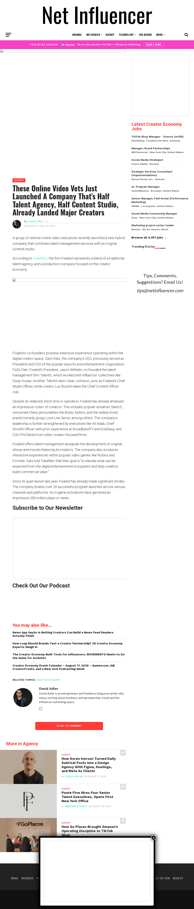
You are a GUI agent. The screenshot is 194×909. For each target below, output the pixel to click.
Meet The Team (162, 878)
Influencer (93, 35)
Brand (14, 878)
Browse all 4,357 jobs (147, 237)
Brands (77, 35)
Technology (126, 35)
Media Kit (178, 878)
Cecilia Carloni (74, 776)
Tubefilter (40, 258)
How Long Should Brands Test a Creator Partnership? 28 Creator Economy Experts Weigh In (68, 645)
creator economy (48, 679)
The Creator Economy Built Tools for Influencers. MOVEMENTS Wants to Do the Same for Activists (69, 656)
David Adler (35, 221)
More (159, 35)
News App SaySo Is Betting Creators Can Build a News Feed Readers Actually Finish (63, 634)
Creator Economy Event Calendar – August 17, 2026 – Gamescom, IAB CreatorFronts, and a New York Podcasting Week (64, 667)
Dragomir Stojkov (76, 806)
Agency (110, 35)
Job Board (145, 35)
